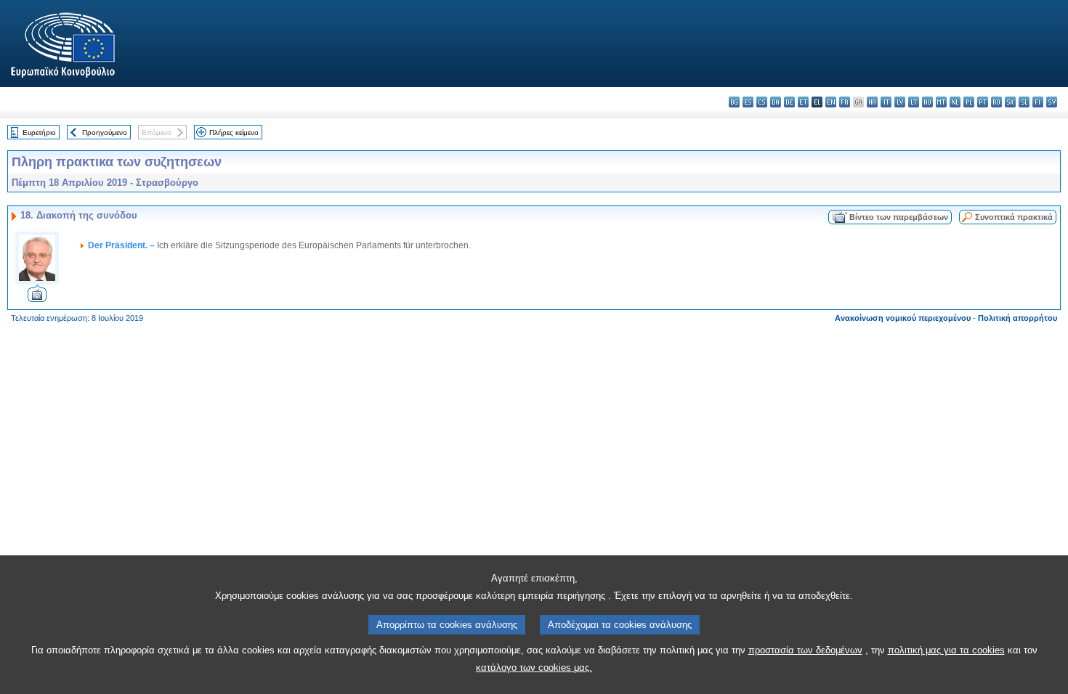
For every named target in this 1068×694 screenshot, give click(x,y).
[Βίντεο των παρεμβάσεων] (37, 298)
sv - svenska (1051, 102)
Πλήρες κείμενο (234, 132)
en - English (830, 102)
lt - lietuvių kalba (913, 102)
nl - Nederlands (955, 102)
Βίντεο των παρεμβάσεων (898, 217)
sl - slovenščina (1024, 102)
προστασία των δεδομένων (805, 650)
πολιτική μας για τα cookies (946, 650)
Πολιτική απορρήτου (1017, 318)
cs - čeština (761, 102)
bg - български (734, 102)
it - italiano (886, 102)
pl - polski (968, 102)
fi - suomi (1037, 102)
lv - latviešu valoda (899, 102)
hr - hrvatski (872, 102)
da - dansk (775, 102)
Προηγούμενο (104, 132)
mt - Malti (941, 102)
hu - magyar (927, 102)
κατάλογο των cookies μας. (534, 667)
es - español (748, 102)
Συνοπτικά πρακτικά (1014, 217)
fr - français (844, 102)
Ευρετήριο (39, 132)
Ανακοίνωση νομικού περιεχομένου (903, 318)
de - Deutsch (789, 102)
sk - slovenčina (1010, 102)
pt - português (982, 102)
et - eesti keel (803, 102)
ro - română (996, 102)
